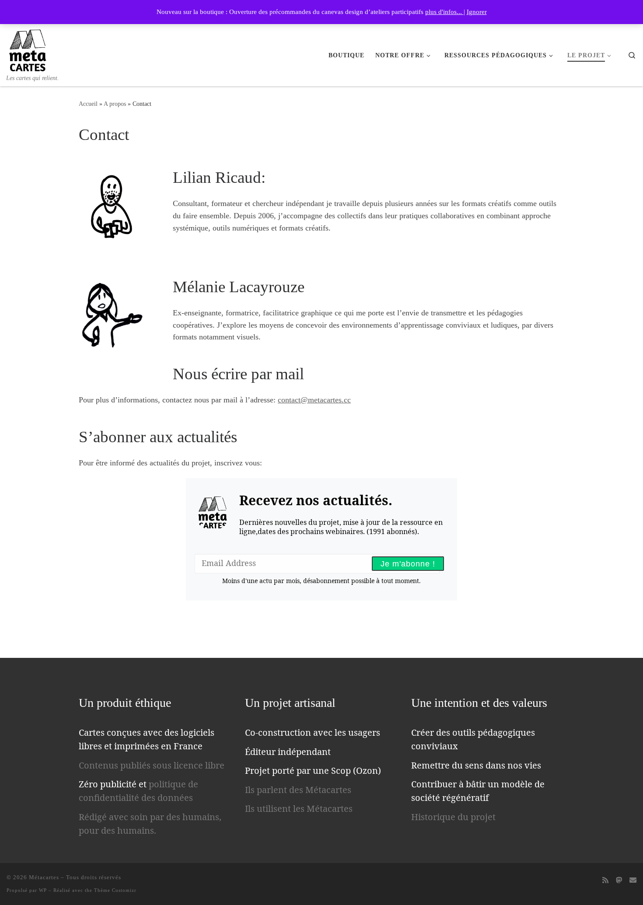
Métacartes (44, 877)
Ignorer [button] (477, 11)
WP (43, 890)
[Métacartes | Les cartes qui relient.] (28, 48)
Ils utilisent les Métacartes (299, 808)
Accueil (88, 103)
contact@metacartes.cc (314, 399)
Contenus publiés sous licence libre (151, 765)
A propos (115, 103)
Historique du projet (453, 817)
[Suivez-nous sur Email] (632, 880)
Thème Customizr (115, 890)
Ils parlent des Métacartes (298, 790)
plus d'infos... (444, 11)
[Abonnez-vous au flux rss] (605, 880)
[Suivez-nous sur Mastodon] (619, 880)
